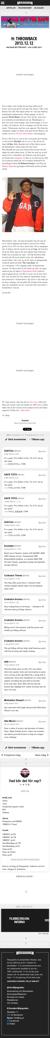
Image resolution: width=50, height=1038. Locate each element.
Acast (4, 803)
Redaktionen (12, 999)
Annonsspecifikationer (16, 994)
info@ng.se (19, 1017)
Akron (16, 423)
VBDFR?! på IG (8, 840)
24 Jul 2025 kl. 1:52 (11, 602)
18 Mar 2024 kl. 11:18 (12, 501)
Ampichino (23, 423)
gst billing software (24, 609)
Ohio (34, 423)
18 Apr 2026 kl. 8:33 (11, 665)
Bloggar (38, 7)
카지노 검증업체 (15, 511)
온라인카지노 (14, 464)
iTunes (5, 800)
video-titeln (24, 410)
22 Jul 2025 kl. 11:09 (12, 578)
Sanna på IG (7, 849)
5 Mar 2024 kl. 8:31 (11, 477)
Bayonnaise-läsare (30, 271)
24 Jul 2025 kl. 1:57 (11, 623)
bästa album (27, 133)
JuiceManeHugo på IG (11, 846)
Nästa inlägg (41, 755)
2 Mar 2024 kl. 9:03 (11, 454)
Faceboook (14, 1020)
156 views (34, 402)
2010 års (19, 133)
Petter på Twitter (9, 852)
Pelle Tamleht (32, 981)
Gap (30, 423)
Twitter (12, 1023)
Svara (43, 451)
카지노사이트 (14, 487)
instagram (18, 157)
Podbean (5, 812)
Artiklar (10, 7)
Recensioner (25, 7)
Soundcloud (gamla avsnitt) (13, 806)
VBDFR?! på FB (9, 834)
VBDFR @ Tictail (9, 824)
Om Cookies (12, 1002)
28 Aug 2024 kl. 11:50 (12, 549)
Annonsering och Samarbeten (20, 991)
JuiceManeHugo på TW (11, 843)
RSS (4, 809)
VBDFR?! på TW (9, 837)
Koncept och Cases (15, 997)
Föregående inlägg (12, 755)
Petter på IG (7, 855)
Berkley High (7, 166)
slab (41, 674)
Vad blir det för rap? (16, 47)
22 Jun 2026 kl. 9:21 (11, 724)
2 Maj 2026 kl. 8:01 (11, 703)
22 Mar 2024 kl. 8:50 (12, 525)
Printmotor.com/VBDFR (12, 821)
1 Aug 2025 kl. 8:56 (11, 644)
